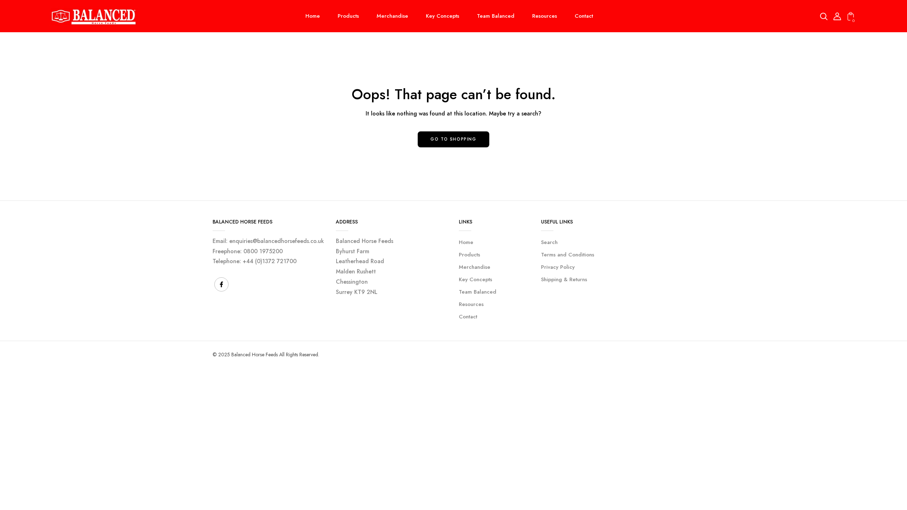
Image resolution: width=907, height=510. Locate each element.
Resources (471, 304)
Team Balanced (477, 292)
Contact (468, 317)
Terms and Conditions (567, 255)
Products (469, 255)
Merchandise (474, 267)
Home (466, 242)
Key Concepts (475, 279)
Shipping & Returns (564, 279)
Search (549, 242)
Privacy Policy (558, 267)
